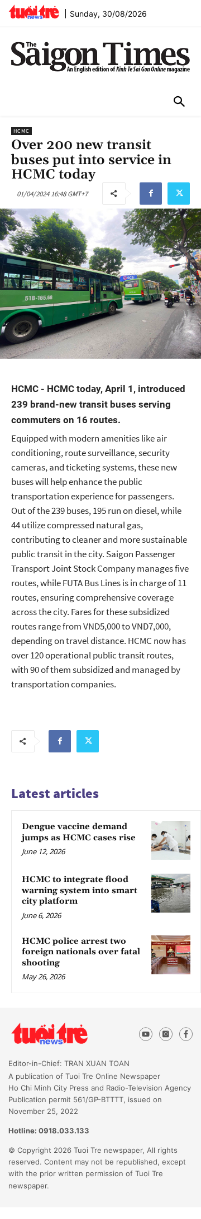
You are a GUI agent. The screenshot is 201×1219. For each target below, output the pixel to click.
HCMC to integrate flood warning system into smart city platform (79, 890)
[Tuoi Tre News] (68, 1034)
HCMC (21, 131)
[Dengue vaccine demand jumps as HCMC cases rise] (170, 840)
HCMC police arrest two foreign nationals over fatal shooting (81, 952)
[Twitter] (179, 193)
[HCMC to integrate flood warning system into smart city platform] (170, 893)
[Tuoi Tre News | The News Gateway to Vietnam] (33, 11)
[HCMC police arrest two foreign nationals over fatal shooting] (170, 954)
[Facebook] (151, 193)
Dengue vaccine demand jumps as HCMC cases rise (79, 832)
